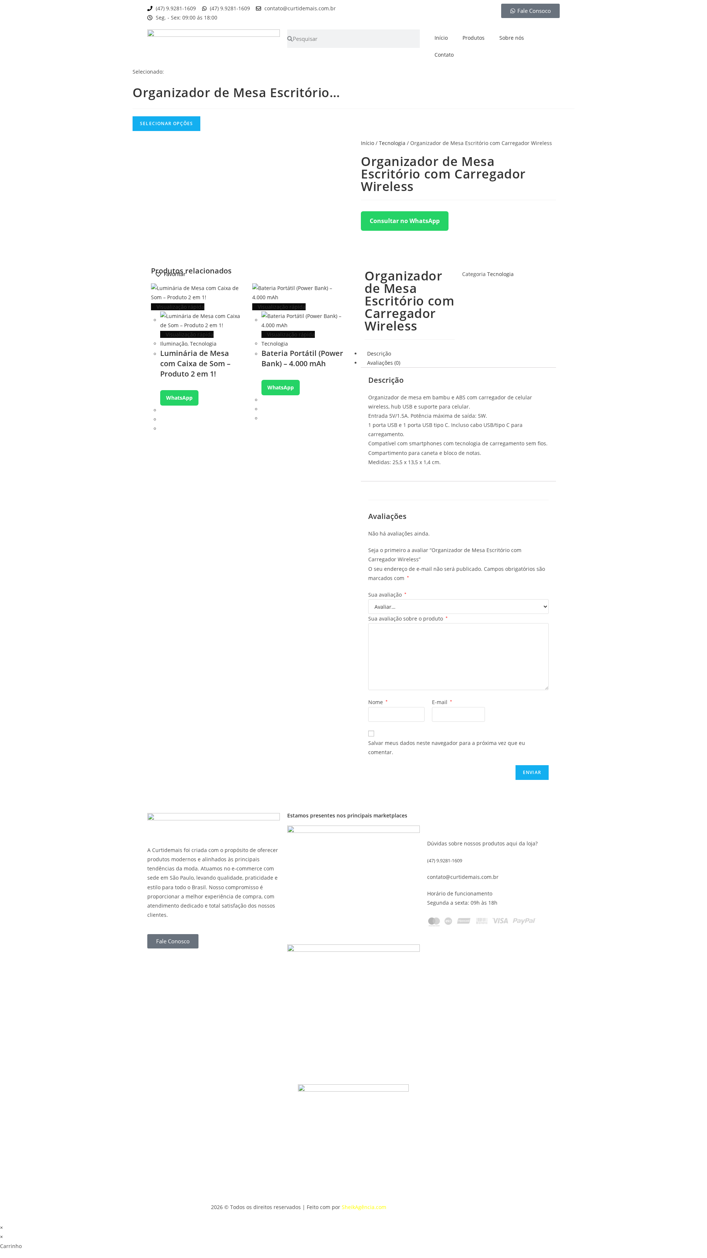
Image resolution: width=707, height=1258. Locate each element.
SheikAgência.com (364, 1207)
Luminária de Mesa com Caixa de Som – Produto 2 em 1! (195, 363)
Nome (378, 702)
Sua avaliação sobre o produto (408, 618)
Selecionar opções (166, 123)
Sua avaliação (387, 594)
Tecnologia (392, 142)
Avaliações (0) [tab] (383, 362)
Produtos (473, 37)
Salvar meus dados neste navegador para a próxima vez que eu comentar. (446, 747)
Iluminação (173, 343)
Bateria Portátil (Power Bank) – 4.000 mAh (302, 358)
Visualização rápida (179, 306)
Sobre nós (511, 37)
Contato (444, 54)
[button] (170, 274)
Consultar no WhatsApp (405, 221)
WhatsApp (179, 397)
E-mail (442, 702)
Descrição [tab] (379, 353)
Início (441, 37)
